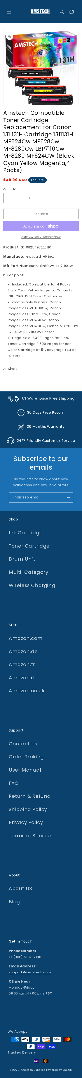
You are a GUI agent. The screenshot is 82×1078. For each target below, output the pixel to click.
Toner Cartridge (29, 546)
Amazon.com (26, 638)
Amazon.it (21, 677)
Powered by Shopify (59, 1070)
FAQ (14, 783)
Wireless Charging (32, 585)
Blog (14, 901)
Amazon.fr (22, 664)
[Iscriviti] (68, 497)
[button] (9, 12)
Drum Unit (22, 559)
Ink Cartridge (26, 532)
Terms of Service (30, 835)
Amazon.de (23, 651)
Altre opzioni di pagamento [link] (41, 237)
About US (20, 888)
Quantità (9, 189)
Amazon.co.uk (27, 690)
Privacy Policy (26, 822)
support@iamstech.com (30, 972)
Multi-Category (28, 572)
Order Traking (26, 756)
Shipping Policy (28, 809)
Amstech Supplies (33, 1070)
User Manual (25, 770)
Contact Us (23, 743)
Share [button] (13, 369)
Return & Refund (30, 796)
